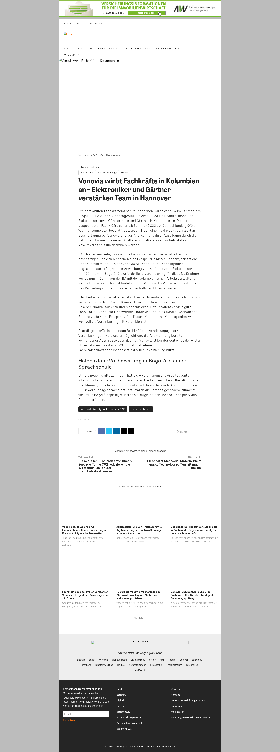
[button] (216, 52)
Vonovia (125, 172)
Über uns (176, 689)
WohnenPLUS (124, 728)
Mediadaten (177, 711)
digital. (120, 700)
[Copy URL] (131, 431)
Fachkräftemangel (107, 172)
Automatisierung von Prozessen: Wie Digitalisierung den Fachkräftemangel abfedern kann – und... (139, 530)
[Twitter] (109, 431)
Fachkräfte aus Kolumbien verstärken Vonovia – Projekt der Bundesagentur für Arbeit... (85, 595)
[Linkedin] (116, 431)
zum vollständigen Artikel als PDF (103, 409)
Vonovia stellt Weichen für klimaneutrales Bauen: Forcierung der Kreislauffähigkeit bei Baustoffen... (85, 530)
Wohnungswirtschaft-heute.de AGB (190, 717)
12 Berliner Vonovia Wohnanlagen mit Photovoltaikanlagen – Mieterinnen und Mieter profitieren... (139, 595)
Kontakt (175, 694)
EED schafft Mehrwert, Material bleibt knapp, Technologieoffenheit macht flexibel (174, 464)
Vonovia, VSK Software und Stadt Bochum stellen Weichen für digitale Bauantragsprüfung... (192, 595)
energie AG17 (87, 172)
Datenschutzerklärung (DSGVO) (188, 700)
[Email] (124, 431)
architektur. (123, 711)
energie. (121, 706)
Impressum (177, 706)
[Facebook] (101, 431)
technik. (121, 694)
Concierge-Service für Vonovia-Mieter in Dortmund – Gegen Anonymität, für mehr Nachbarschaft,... (194, 530)
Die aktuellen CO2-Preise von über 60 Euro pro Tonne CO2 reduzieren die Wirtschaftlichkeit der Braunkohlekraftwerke (105, 466)
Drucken (182, 431)
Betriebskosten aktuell (129, 723)
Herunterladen (141, 409)
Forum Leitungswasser (129, 717)
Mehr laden (139, 617)
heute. (120, 689)
